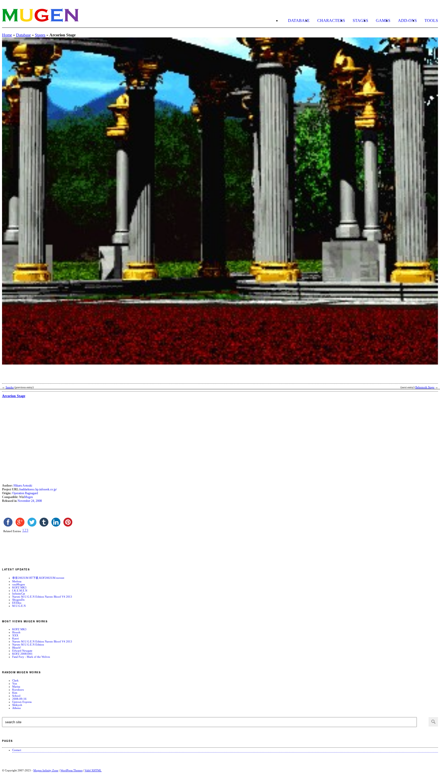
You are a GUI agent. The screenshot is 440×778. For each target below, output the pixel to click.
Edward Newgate (22, 650)
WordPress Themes (71, 770)
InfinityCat (18, 593)
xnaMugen (18, 584)
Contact (16, 750)
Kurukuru (18, 689)
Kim (14, 692)
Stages (360, 20)
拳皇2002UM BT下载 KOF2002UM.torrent (38, 577)
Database (299, 20)
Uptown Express (22, 701)
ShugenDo (18, 599)
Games (383, 20)
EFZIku (16, 602)
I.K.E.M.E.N (19, 590)
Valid (93, 770)
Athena (16, 707)
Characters (331, 20)
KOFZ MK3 (19, 587)
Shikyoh (17, 704)
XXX (15, 635)
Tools (431, 20)
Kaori (15, 638)
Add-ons (407, 20)
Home (7, 35)
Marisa (16, 686)
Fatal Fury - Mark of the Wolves (31, 656)
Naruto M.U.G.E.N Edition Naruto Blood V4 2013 (42, 596)
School (16, 695)
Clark (15, 680)
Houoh (16, 632)
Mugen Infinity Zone (45, 770)
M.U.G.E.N (19, 605)
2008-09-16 (19, 698)
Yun (14, 683)
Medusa (16, 581)
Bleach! (16, 647)
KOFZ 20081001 (22, 653)
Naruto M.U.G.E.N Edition (28, 644)
